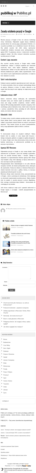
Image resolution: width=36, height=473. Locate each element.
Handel (5, 357)
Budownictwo (6, 342)
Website (5, 285)
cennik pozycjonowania (26, 189)
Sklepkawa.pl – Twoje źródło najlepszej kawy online (14, 455)
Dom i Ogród (6, 348)
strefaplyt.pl (5, 401)
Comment (4, 267)
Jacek (2, 429)
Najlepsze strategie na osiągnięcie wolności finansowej (22, 225)
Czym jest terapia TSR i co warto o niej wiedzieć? (18, 432)
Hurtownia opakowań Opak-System (9, 446)
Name (5, 281)
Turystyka (6, 384)
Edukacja (5, 351)
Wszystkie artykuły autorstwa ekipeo (16, 208)
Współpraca (4, 458)
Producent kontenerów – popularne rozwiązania (16, 308)
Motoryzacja (6, 366)
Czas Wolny (6, 345)
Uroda (5, 387)
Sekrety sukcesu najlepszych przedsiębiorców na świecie (22, 250)
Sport (4, 378)
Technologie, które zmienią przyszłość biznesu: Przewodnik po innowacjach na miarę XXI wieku (20, 242)
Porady (5, 369)
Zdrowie (5, 389)
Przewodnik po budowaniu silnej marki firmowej (20, 233)
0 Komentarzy (28, 34)
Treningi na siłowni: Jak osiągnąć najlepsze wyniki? (18, 429)
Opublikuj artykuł (5, 452)
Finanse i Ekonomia (8, 354)
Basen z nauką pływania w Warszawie (13, 318)
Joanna (3, 432)
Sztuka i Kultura (7, 381)
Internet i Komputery (8, 360)
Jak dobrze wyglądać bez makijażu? (13, 326)
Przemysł (5, 375)
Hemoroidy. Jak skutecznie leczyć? (12, 315)
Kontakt (3, 449)
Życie (4, 392)
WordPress (13, 465)
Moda (4, 363)
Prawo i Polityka (7, 372)
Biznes (5, 339)
